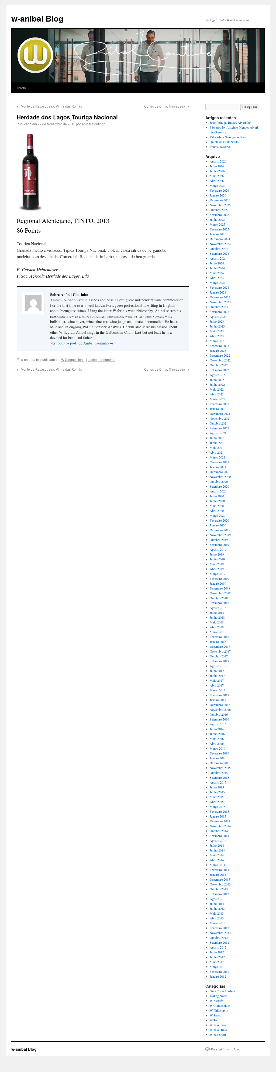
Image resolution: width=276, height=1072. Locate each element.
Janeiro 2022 (218, 408)
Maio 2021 (217, 447)
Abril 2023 (217, 336)
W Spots (215, 1015)
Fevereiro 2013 (219, 928)
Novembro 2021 (220, 418)
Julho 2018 (217, 612)
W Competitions (72, 359)
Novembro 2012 (220, 932)
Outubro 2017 (219, 656)
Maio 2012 (217, 962)
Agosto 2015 (218, 782)
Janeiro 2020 (218, 525)
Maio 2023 (217, 331)
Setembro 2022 (219, 370)
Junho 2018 (217, 617)
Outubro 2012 (219, 937)
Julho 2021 (217, 438)
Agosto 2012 (218, 947)
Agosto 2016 (218, 724)
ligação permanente (100, 359)
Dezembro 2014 (220, 821)
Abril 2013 (217, 918)
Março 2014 (217, 865)
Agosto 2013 (218, 899)
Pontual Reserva (220, 146)
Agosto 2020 (218, 491)
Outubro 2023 (219, 307)
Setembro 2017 (219, 661)
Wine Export (218, 1034)
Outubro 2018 (219, 598)
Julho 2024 (217, 263)
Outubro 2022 (219, 365)
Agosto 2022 (218, 375)
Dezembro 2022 (220, 355)
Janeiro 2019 (218, 583)
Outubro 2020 (219, 481)
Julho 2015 (217, 787)
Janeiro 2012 (218, 976)
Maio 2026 (217, 176)
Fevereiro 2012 (219, 971)
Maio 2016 (217, 738)
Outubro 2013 (219, 889)
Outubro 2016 (219, 714)
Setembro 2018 (219, 603)
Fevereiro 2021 (219, 462)
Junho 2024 (217, 268)
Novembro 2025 (220, 205)
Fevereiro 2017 (219, 695)
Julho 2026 (217, 166)
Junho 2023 (217, 326)
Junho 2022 (217, 384)
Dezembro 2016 (220, 704)
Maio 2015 (217, 797)
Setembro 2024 (219, 253)
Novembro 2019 (220, 535)
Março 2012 (217, 966)
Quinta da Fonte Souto (224, 142)
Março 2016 (217, 748)
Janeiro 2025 (218, 234)
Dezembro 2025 (220, 200)
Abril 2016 (217, 743)
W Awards (216, 1000)
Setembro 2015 (219, 777)
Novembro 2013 (220, 884)
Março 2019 (217, 573)
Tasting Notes (218, 996)
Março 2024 (217, 282)
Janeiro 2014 (218, 874)
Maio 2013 (217, 913)
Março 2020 (217, 515)
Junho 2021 (217, 442)
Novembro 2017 (220, 651)
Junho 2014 (217, 850)
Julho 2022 (217, 379)
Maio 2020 (217, 506)
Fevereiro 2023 (219, 345)
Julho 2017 (217, 670)
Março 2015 (217, 806)
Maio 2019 (217, 564)
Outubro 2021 (219, 423)
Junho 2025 (217, 219)
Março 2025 (217, 224)
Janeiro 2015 (218, 816)
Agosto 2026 (218, 161)
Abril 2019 (217, 569)
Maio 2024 (217, 273)
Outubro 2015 (219, 772)
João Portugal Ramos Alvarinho (230, 122)
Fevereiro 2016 (219, 753)
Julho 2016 (217, 729)
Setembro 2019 (219, 544)
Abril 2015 (217, 801)
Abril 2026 (217, 180)
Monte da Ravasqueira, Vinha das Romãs (49, 106)
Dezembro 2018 (220, 588)
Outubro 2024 (219, 248)
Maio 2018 (217, 622)
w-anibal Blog (37, 18)
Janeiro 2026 (218, 195)
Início (21, 87)
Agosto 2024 (218, 258)
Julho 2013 (217, 903)
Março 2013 (217, 923)
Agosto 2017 (218, 666)
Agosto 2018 (218, 607)
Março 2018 (217, 632)
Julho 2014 (217, 845)
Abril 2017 (217, 685)
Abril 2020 (217, 510)
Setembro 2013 (219, 894)
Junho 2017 (217, 675)
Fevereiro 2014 (219, 869)
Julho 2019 (217, 554)
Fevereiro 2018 (219, 637)
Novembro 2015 (220, 768)
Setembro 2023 (219, 311)
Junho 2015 (217, 792)
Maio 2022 (217, 389)
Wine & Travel (219, 1030)
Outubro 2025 (219, 210)
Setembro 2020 (219, 486)
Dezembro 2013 (220, 879)
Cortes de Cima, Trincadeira (166, 106)
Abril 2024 (217, 277)
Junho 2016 (217, 734)
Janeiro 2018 (218, 641)
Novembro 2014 (220, 826)
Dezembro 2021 (220, 413)
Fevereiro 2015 (219, 811)
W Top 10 (216, 1020)
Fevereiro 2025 (219, 229)
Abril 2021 (217, 452)
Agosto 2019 (218, 549)
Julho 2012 (217, 952)
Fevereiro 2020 (219, 520)
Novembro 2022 (220, 360)
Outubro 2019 (219, 539)
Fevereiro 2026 (219, 190)
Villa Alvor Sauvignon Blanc (228, 137)
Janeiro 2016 (218, 758)
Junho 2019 (217, 559)
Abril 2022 (217, 394)
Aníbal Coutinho (93, 124)
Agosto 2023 (218, 316)
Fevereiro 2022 (219, 404)
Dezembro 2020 (220, 472)
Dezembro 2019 (220, 530)
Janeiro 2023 (218, 350)
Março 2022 (217, 399)
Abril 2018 (217, 627)
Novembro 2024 (220, 244)
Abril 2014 (217, 860)
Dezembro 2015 (220, 763)
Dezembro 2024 (220, 239)
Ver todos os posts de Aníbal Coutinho (81, 343)
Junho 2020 (217, 501)
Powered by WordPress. (226, 1049)
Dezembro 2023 (220, 297)
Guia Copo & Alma (222, 991)
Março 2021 (217, 457)
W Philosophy (219, 1010)
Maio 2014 (217, 855)
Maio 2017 (217, 680)
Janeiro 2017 (218, 700)
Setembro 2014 (219, 835)
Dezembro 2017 (220, 646)
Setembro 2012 (219, 942)
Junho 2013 (217, 908)
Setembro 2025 (219, 214)
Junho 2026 (217, 171)
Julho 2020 (217, 496)
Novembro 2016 (220, 709)
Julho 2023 (217, 321)
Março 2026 (217, 185)
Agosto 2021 (218, 433)
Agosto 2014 (218, 840)
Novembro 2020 (220, 476)
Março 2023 (217, 341)
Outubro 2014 (219, 831)
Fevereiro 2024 (219, 287)
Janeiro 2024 (218, 292)
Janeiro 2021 (218, 467)
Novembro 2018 (220, 593)
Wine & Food (218, 1025)
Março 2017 (217, 690)
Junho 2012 (217, 957)
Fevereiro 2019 (219, 578)
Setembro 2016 (219, 719)
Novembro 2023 (220, 302)
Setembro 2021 (219, 428)
